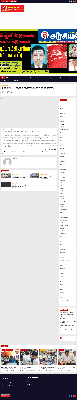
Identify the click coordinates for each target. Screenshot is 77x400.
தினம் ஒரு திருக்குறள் (64, 217)
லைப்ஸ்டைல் (55, 77)
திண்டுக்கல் (62, 196)
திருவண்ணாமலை (63, 209)
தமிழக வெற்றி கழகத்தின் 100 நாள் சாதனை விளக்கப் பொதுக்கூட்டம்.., (8, 368)
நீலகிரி (61, 244)
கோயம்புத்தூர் (62, 167)
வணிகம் (61, 279)
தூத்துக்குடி (62, 223)
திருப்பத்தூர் (62, 204)
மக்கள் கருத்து (62, 263)
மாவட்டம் (23, 77)
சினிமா (18, 77)
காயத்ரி (8, 91)
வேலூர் (61, 297)
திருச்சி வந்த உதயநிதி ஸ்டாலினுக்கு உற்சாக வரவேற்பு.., (27, 368)
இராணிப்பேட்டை (63, 121)
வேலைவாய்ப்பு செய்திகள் (64, 300)
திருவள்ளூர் (62, 212)
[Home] (3, 77)
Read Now (38, 51)
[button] (2, 51)
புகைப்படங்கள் (48, 77)
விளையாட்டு (68, 77)
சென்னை (61, 183)
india (61, 105)
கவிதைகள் (62, 148)
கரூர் (61, 143)
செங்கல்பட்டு (62, 180)
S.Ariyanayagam (22, 187)
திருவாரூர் (62, 215)
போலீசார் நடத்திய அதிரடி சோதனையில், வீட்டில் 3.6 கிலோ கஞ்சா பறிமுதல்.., (19, 177)
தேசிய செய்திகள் (31, 77)
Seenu (48, 178)
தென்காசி (62, 228)
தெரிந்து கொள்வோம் (64, 225)
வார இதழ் (4, 80)
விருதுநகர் (62, 287)
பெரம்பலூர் (62, 257)
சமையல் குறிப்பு (63, 169)
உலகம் (42, 77)
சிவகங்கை (62, 172)
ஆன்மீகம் (61, 77)
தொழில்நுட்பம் (62, 231)
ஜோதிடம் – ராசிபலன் (64, 303)
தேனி (61, 236)
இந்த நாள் (62, 119)
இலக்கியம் (62, 127)
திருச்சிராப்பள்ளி (63, 199)
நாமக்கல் (61, 241)
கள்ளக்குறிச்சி (62, 151)
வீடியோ (37, 77)
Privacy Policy (29, 384)
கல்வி (61, 145)
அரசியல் (7, 77)
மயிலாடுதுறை (62, 268)
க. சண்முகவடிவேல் (22, 180)
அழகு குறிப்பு (62, 113)
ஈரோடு (61, 132)
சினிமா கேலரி (62, 177)
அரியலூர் (61, 111)
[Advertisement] (38, 21)
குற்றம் (61, 164)
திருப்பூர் (61, 207)
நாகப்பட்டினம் (62, 239)
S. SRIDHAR (68, 370)
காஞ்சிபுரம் (62, 156)
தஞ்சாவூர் (61, 188)
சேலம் (61, 185)
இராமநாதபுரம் (62, 124)
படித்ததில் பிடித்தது (63, 247)
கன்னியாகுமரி (62, 153)
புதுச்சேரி (61, 254)
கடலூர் (61, 140)
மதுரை (61, 265)
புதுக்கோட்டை (62, 252)
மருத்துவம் (62, 270)
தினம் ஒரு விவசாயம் (64, 220)
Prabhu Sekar (12, 370)
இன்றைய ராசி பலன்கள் (64, 129)
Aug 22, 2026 (14, 180)
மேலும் (9, 80)
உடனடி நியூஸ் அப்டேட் (4, 85)
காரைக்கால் (62, 159)
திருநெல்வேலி (62, 201)
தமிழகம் (12, 77)
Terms (27, 381)
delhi (61, 103)
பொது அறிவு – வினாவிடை (65, 260)
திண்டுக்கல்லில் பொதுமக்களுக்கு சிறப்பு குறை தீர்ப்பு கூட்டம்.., (19, 185)
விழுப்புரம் (61, 289)
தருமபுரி (61, 193)
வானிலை (61, 284)
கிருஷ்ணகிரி (62, 161)
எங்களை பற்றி (16, 80)
